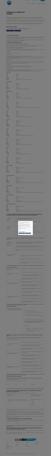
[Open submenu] (29, 3)
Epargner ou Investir (8, 448)
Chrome (16, 384)
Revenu (17, 446)
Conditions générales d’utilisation (9, 453)
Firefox (8, 384)
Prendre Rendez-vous (27, 0)
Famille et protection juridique (9, 446)
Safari (24, 384)
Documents (33, 0)
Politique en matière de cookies (22, 453)
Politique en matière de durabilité (28, 453)
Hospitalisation (7, 447)
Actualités (36, 0)
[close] (31, 222)
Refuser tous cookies (17, 30)
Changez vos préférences (10, 30)
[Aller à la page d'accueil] (12, 3)
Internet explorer (33, 384)
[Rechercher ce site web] (40, 0)
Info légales (33, 453)
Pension (7, 449)
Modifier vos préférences (22, 231)
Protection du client (28, 446)
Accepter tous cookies (21, 233)
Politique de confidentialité (15, 453)
